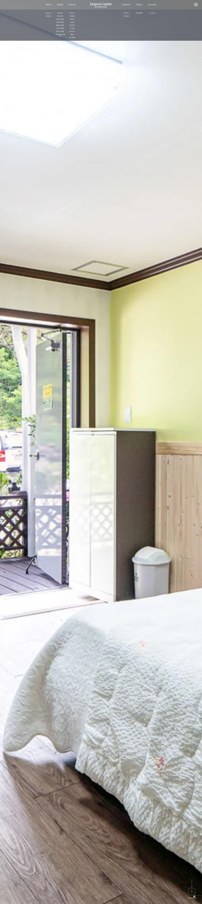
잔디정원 (72, 37)
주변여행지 (139, 13)
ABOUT (49, 5)
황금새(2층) (60, 25)
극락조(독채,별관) (60, 35)
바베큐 (72, 19)
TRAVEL (139, 5)
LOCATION (152, 5)
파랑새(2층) (60, 22)
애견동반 (72, 16)
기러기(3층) (60, 28)
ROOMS (60, 5)
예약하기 (126, 13)
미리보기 (60, 13)
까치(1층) (60, 16)
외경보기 (49, 16)
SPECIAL (72, 5)
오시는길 (152, 13)
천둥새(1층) (60, 19)
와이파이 (72, 25)
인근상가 (72, 31)
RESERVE (126, 5)
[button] (30, 459)
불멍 (72, 34)
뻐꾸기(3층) (60, 31)
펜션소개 (49, 13)
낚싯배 (72, 22)
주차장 (72, 28)
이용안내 (126, 16)
